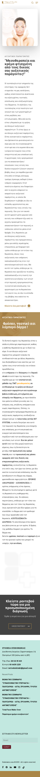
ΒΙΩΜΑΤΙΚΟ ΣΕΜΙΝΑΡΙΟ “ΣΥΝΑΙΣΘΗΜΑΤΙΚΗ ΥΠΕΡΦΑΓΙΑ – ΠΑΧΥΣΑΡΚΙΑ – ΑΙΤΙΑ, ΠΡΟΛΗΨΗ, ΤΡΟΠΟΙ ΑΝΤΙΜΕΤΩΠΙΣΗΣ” (19, 685)
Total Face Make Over (11, 710)
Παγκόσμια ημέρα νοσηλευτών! (15, 714)
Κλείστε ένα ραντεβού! (15, 306)
